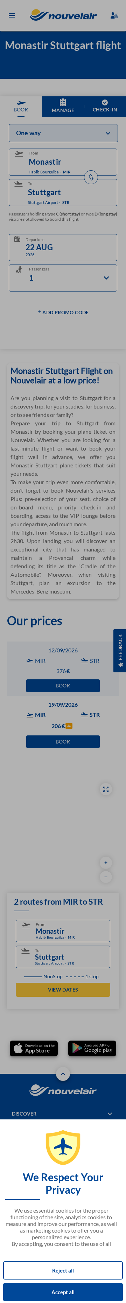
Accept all (63, 1292)
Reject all (63, 1270)
